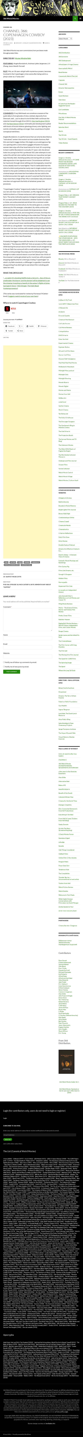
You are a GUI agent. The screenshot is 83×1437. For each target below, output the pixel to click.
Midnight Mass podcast (66, 371)
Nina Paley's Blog (64, 719)
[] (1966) (40, 1194)
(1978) (53, 1233)
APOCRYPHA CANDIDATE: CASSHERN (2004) (69, 173)
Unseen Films (63, 465)
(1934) (27, 1176)
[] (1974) (33, 1348)
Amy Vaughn (63, 1029)
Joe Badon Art (50, 1423)
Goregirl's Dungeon (65, 574)
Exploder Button (64, 347)
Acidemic (62, 312)
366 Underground (65, 60)
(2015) (18, 1208)
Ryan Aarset (63, 960)
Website (6, 653)
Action (13, 562)
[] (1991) (65, 1308)
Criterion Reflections (66, 533)
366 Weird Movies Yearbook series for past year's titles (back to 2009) (69, 1090)
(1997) (51, 1182)
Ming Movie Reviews (65, 604)
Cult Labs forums (64, 323)
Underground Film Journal (67, 461)
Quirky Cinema (64, 406)
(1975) (41, 1176)
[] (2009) (66, 1204)
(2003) (43, 1192)
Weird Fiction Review (66, 887)
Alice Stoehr (63, 1019)
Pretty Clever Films (65, 615)
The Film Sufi (63, 651)
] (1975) (74, 1360)
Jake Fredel (62, 982)
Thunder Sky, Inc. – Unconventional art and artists (69, 878)
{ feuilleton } (63, 760)
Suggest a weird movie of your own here (23, 296)
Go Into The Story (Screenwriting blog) (65, 829)
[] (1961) (32, 1247)
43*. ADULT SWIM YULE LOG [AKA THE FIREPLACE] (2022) (69, 242)
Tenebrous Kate (64, 869)
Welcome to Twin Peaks (66, 895)
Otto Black (62, 966)
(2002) (42, 1161)
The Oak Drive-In (64, 431)
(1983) (24, 1215)
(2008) (23, 1182)
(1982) (22, 1251)
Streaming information (9, 319)
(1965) (15, 1274)
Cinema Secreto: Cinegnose (68, 926)
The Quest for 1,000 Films (67, 659)
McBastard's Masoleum (66, 367)
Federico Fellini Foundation (68, 702)
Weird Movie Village (65, 476)
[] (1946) (26, 1172)
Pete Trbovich (63, 1023)
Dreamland (62, 692)
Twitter (61, 275)
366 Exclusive (63, 57)
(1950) (74, 1268)
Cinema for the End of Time (68, 801)
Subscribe (7, 1139)
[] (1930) (40, 1178)
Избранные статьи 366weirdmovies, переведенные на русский (68, 942)
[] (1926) (16, 1270)
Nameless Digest (64, 838)
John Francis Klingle (65, 996)
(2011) (70, 1243)
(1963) (29, 1159)
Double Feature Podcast (67, 545)
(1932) (16, 1219)
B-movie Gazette (64, 316)
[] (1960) (45, 1229)
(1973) (25, 1174)
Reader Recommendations (67, 123)
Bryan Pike (62, 1009)
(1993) (20, 1168)
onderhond (62, 402)
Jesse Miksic (63, 1004)
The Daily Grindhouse (66, 418)
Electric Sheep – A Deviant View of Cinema (67, 556)
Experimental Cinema (66, 343)
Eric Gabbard (63, 984)
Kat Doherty (63, 974)
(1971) (40, 1159)
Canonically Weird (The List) (68, 76)
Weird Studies (63, 891)
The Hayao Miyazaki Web (67, 733)
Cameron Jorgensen (65, 992)
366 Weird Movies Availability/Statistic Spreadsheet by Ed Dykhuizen (68, 765)
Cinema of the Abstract (66, 320)
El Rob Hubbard (64, 988)
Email (5, 644)
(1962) (26, 1184)
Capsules (62, 80)
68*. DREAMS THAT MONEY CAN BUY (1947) (69, 197)
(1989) (63, 1206)
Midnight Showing (65, 378)
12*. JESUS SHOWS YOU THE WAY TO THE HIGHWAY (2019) (68, 205)
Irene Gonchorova (65, 986)
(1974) (45, 1272)
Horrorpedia (63, 582)
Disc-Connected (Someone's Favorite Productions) (68, 810)
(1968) (56, 1159)
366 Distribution (64, 53)
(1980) (65, 1164)
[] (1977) (48, 1231)
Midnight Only (63, 374)
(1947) (39, 1350)
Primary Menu (80, 18)
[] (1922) (28, 1225)
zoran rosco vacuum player (68, 911)
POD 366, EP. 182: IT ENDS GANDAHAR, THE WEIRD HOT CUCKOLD (69, 214)
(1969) (51, 1172)
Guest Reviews (63, 96)
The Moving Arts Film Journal (68, 655)
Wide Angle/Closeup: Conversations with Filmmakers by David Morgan (68, 901)
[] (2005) (65, 1253)
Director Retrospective (66, 88)
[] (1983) (22, 1180)
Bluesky (61, 259)
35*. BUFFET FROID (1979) (12, 575)
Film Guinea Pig (64, 566)
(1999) (35, 1217)
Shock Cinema (63, 410)
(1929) (23, 1186)
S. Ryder (61, 1011)
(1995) (59, 1196)
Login (5, 1118)
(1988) (53, 1163)
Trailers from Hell (64, 883)
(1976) (49, 1164)
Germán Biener (64, 964)
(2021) (56, 1360)
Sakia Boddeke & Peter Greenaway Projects (66, 724)
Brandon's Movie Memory (67, 506)
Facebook (62, 269)
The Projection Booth (66, 435)
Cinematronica (64, 529)
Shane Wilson (63, 1031)
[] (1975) (36, 1170)
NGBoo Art (62, 398)
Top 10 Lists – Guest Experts (68, 139)
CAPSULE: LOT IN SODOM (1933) (69, 190)
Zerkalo (69, 1360)
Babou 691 (62, 785)
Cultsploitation (64, 331)
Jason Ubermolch (64, 1025)
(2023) (29, 1364)
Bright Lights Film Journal (67, 510)
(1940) (51, 1213)
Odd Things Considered (66, 850)
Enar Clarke (62, 968)
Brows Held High (64, 514)
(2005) (65, 1219)
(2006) (66, 1178)
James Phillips (63, 1007)
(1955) (51, 1264)
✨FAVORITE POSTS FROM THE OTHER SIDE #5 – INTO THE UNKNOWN (68, 238)
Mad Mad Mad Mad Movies (68, 363)
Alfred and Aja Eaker (65, 978)
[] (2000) (52, 1251)
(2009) (40, 1163)
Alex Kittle (62, 777)
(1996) (62, 1190)
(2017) (49, 1261)
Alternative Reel (64, 781)
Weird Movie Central (66, 472)
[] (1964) (38, 1249)
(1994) (60, 1225)
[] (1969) (37, 1219)
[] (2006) (52, 1235)
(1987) (18, 1212)
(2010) (58, 1174)
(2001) (18, 1166)
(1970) (40, 1184)
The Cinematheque (65, 641)
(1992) (19, 1170)
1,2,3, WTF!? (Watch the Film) (68, 304)
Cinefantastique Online (66, 517)
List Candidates (64, 109)
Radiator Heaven (64, 619)
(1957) (56, 1292)
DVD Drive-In (63, 335)
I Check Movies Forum (66, 834)
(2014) (48, 1200)
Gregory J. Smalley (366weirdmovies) (28, 43)
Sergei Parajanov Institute (67, 729)
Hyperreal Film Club (65, 586)
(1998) (20, 1196)
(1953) (10, 1221)
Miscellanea (63, 113)
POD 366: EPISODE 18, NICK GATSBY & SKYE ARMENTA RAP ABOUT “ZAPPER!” (27, 584)
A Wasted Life (63, 308)
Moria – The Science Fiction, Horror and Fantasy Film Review (68, 610)
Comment (7, 607)
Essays (61, 92)
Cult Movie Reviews (65, 327)
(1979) (29, 1272)
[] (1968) (60, 1198)
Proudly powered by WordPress (22, 1434)
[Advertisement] (27, 451)
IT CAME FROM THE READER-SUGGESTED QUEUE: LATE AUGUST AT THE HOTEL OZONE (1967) (69, 163)
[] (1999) (36, 1168)
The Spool (62, 666)
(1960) (55, 1304)
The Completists (64, 873)
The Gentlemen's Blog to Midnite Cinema (67, 426)
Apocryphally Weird (65, 68)
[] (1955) (28, 1200)
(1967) (41, 1174)
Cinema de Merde (64, 525)
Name (5, 635)
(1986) (13, 1223)
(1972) (18, 1178)
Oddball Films (63, 854)
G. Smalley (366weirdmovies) (68, 1015)
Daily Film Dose (64, 537)
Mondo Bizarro (64, 382)
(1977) (18, 1159)
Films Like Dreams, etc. (66, 570)
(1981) (51, 1253)
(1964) (49, 1204)
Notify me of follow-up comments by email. (21, 662)
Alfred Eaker (63, 976)
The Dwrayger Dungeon (67, 421)
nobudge (61, 842)
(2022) (17, 1356)
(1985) (26, 1163)
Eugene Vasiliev (64, 1027)
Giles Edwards (63, 980)
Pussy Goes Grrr (64, 866)
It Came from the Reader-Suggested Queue (67, 105)
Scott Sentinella (64, 1013)
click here (70, 1410)
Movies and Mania (65, 390)
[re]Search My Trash (65, 300)
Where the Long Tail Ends (67, 670)
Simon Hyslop (63, 990)
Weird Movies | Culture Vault (68, 480)
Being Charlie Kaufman (66, 688)
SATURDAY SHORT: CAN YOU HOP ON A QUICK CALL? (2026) (69, 222)
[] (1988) (13, 1164)
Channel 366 (7, 27)
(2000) (25, 1255)
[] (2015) (55, 1342)
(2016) (15, 124)
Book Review (63, 72)
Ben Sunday (62, 1021)
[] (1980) (48, 1346)
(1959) (10, 1286)
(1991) (67, 1172)
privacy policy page (61, 1412)
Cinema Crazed (64, 521)
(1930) (57, 1245)
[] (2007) (36, 1325)
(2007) (15, 1263)
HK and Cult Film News (66, 351)
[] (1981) (43, 1362)
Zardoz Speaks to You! (66, 907)
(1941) (22, 1227)
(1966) (31, 1164)
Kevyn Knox (63, 998)
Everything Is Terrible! (66, 815)
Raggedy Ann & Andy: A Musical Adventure (53, 1366)
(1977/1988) (49, 1364)
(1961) (54, 1170)
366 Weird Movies (11, 18)
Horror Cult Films (65, 355)
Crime (20, 562)
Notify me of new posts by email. (17, 667)
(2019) (35, 1358)
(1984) (41, 1190)
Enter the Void (63, 339)
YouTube (61, 280)
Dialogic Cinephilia (65, 805)
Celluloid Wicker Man (66, 797)
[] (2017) (25, 1294)
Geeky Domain (63, 824)
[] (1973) (38, 1241)
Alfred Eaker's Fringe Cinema (68, 64)
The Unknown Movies (66, 445)
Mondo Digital (63, 386)
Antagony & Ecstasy (65, 498)
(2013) (41, 121)
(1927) (14, 1259)
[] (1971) (50, 1317)
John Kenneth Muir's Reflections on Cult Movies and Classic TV (69, 598)
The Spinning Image (65, 662)
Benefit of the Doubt (65, 793)
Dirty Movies (63, 541)
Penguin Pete (63, 195)
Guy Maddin (63, 706)
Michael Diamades (65, 972)
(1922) (45, 1266)
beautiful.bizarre (64, 789)
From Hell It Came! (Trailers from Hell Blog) (68, 819)
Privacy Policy (7, 1434)
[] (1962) (42, 1212)
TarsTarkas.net (63, 414)
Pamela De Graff (64, 970)
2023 (6, 562)
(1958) (7, 1317)
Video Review (63, 143)
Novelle (61, 846)
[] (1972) (50, 1294)
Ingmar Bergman (64, 709)
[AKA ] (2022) (18, 1342)
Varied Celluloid (64, 469)
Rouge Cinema (63, 631)
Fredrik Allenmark (65, 962)
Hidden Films (63, 578)
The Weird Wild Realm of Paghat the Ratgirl (67, 450)
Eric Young (62, 1033)
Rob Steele (62, 1017)
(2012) (67, 1176)
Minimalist (35, 562)
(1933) (29, 1327)
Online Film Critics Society (68, 858)
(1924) (10, 1251)
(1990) (69, 1163)
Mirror (64, 1360)
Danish (27, 562)
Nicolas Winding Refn (23, 58)
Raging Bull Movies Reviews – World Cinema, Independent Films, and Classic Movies (68, 625)
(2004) (7, 1159)
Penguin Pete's (63, 862)
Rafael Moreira (64, 1002)
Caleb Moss (62, 1005)
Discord (61, 263)
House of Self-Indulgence (67, 359)
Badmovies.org (64, 502)
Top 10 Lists (62, 135)
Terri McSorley (64, 1000)
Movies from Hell (64, 394)
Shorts (61, 131)
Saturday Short (64, 127)
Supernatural (26, 565)
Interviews (62, 100)
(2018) (49, 1255)
